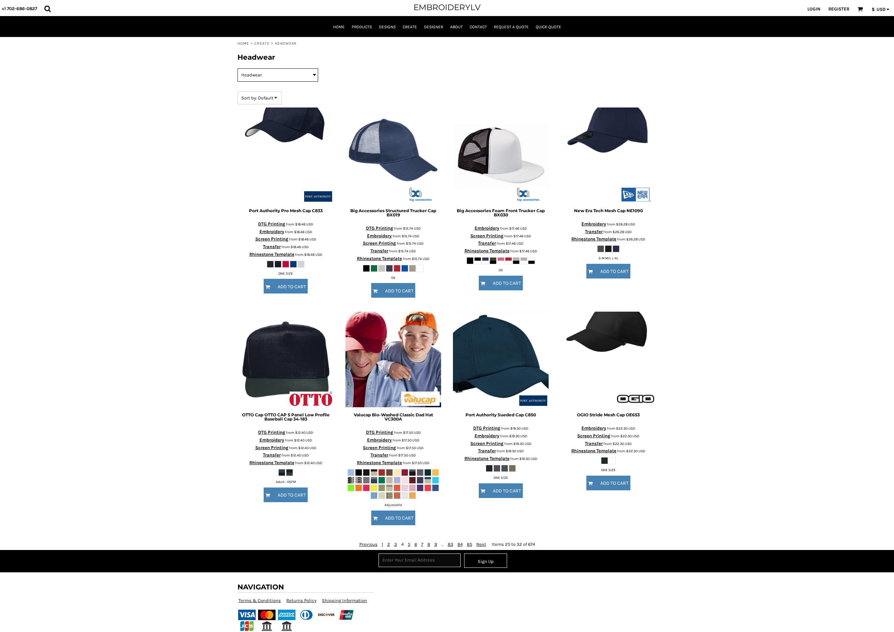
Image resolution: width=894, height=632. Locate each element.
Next (481, 544)
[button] (47, 8)
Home (243, 43)
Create (262, 43)
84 (460, 544)
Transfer (272, 246)
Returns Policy (301, 600)
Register (838, 9)
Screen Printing (271, 238)
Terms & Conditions (260, 600)
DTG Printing (271, 223)
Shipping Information (344, 600)
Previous (368, 544)
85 (469, 544)
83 (450, 544)
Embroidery (271, 231)
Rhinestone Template (271, 254)
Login (813, 9)
